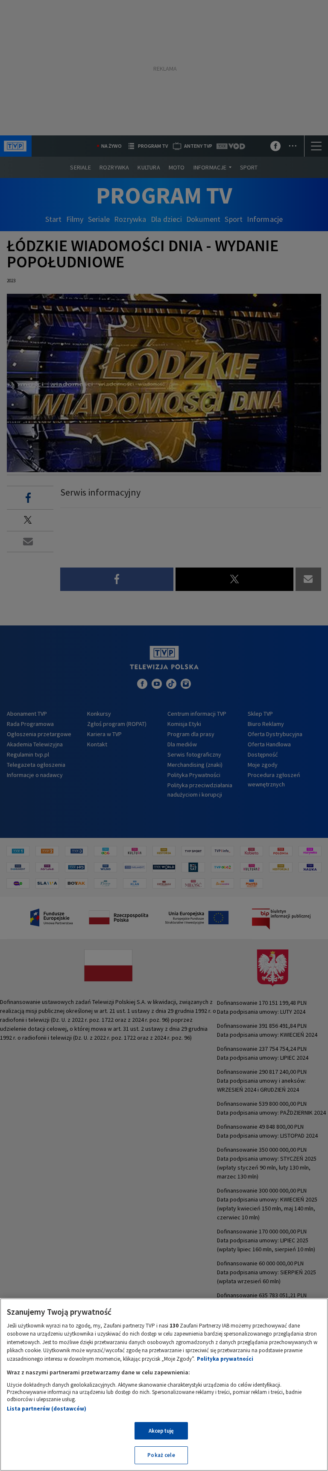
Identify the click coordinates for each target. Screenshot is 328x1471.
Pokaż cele (161, 1455)
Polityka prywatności (225, 1358)
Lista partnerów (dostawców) (46, 1408)
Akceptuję (161, 1430)
